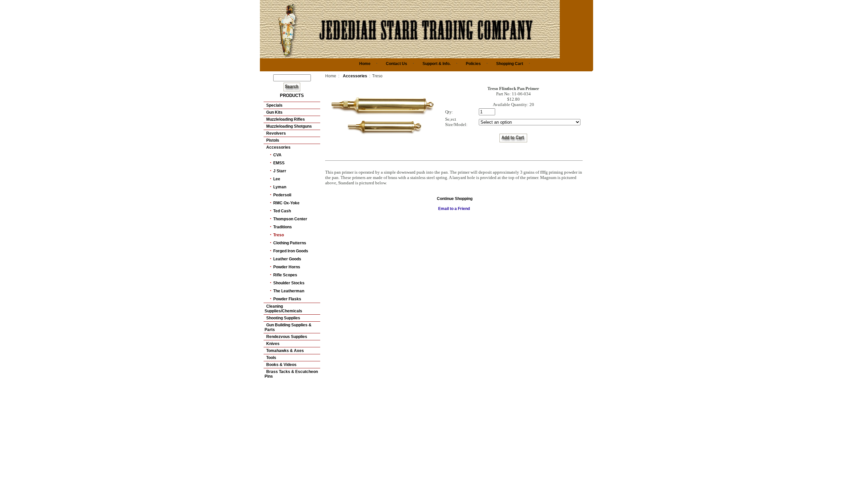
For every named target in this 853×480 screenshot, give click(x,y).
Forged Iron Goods (290, 251)
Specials (274, 105)
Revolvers (276, 133)
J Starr (279, 171)
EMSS (279, 163)
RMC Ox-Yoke (286, 203)
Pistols (272, 140)
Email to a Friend (454, 208)
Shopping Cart (509, 63)
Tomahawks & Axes (285, 350)
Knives (273, 343)
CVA (277, 155)
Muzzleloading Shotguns (289, 126)
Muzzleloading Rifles (285, 119)
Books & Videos (281, 364)
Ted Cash (282, 211)
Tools (271, 357)
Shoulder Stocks (289, 283)
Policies (473, 63)
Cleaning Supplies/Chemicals (283, 308)
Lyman (279, 187)
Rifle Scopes (285, 275)
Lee (276, 179)
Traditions (282, 227)
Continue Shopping (454, 198)
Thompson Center (290, 219)
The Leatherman (288, 291)
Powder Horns (286, 267)
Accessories (278, 147)
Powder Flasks (287, 299)
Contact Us (396, 63)
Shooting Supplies (283, 318)
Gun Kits (274, 112)
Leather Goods (287, 259)
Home (365, 63)
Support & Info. (436, 63)
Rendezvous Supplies (286, 336)
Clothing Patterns (289, 243)
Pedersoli (282, 195)
